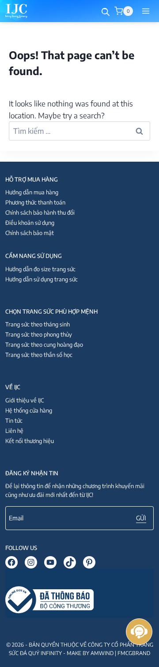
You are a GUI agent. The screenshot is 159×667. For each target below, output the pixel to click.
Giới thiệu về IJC (24, 400)
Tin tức (14, 420)
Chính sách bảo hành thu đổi (40, 212)
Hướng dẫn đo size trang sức (40, 269)
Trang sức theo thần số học (38, 354)
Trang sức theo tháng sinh (37, 324)
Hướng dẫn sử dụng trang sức (41, 279)
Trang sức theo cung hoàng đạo (44, 344)
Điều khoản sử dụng (29, 222)
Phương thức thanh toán (35, 202)
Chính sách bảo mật (29, 232)
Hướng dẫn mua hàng (31, 192)
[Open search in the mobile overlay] (105, 11)
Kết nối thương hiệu (29, 440)
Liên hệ (14, 430)
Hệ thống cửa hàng (28, 410)
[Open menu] (145, 11)
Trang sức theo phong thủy (38, 334)
